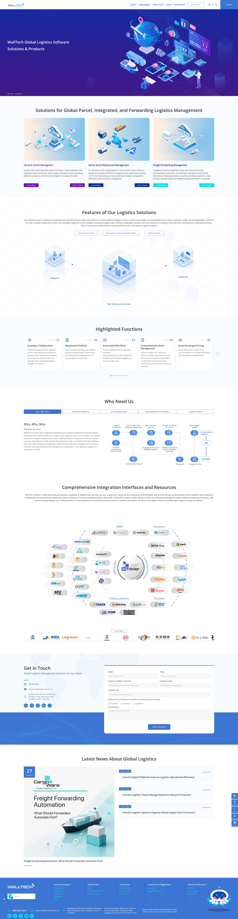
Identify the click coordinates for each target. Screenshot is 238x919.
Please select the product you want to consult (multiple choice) (134, 700)
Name (110, 672)
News (169, 4)
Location (123, 893)
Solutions (144, 4)
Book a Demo (196, 5)
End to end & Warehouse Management (109, 165)
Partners (191, 888)
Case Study (158, 4)
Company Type (113, 690)
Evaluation (192, 893)
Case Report (193, 891)
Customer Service (95, 891)
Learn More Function (86, 233)
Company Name (166, 681)
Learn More (31, 185)
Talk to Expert (77, 185)
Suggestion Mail (154, 891)
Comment (152, 888)
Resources (179, 4)
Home (12, 94)
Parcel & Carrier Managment (38, 165)
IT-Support (58, 896)
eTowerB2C (59, 888)
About (133, 4)
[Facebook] (234, 803)
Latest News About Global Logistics (119, 759)
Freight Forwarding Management (170, 165)
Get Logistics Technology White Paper (121, 233)
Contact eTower (154, 233)
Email (162, 672)
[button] (218, 354)
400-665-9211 (33, 684)
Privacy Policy (93, 893)
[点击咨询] (8, 903)
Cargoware (58, 893)
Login (56, 899)
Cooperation (125, 888)
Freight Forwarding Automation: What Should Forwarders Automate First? (63, 860)
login (229, 4)
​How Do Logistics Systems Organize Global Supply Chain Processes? (159, 812)
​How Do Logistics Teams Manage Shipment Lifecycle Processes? (157, 794)
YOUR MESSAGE (113, 707)
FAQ (89, 888)
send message (159, 727)
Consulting (124, 891)
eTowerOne (59, 891)
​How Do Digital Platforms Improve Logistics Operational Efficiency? (159, 777)
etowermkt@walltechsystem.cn (40, 689)
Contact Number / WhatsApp (119, 681)
